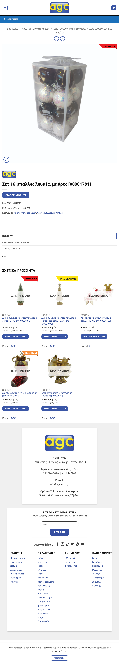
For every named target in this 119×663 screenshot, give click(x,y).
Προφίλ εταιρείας (18, 558)
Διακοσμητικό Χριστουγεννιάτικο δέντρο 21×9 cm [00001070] (19, 319)
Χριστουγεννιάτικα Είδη (36, 28)
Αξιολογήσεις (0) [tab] (11, 248)
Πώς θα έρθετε (17, 573)
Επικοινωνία (16, 562)
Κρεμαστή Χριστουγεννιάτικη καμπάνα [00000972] (56, 394)
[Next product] (56, 38)
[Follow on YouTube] (82, 544)
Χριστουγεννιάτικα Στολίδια (69, 28)
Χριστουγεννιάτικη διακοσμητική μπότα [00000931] (19, 394)
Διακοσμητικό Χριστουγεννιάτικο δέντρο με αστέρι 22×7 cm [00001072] (59, 320)
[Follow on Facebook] (57, 544)
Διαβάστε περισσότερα (16, 336)
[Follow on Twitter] (72, 544)
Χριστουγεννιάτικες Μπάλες (50, 212)
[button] (5, 7)
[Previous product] (62, 38)
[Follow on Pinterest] (77, 544)
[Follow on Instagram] (62, 544)
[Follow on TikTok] (67, 544)
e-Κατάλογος (71, 565)
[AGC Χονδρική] (59, 7)
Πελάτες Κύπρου (45, 597)
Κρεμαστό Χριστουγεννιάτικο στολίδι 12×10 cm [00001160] (96, 319)
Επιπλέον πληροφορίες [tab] (15, 242)
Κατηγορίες (12, 19)
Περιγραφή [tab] (8, 235)
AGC (13, 346)
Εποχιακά (12, 28)
